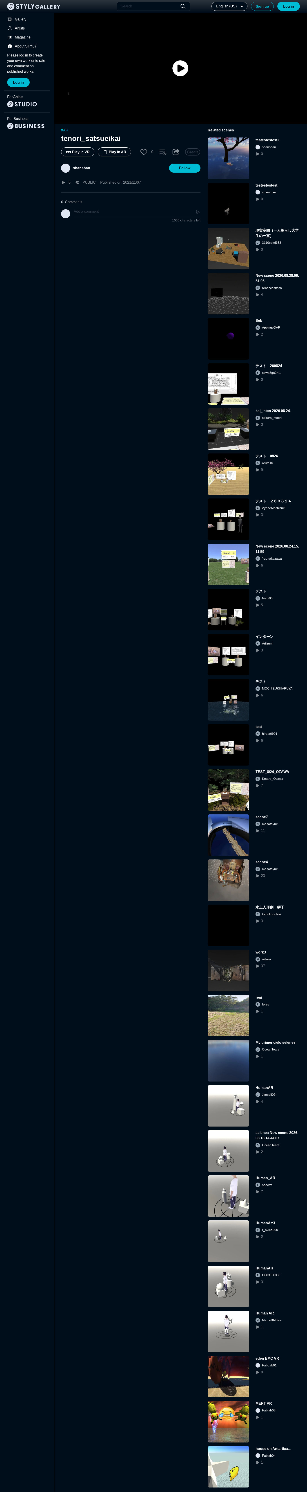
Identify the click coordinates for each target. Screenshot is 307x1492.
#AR (64, 130)
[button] (143, 151)
